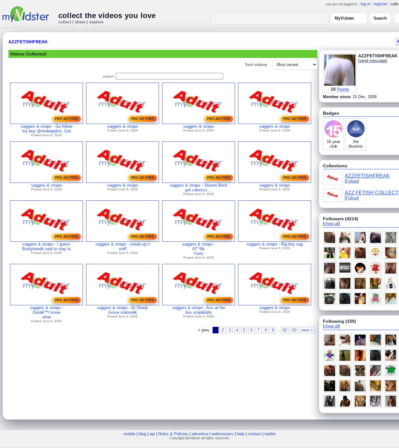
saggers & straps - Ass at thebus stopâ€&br (198, 310)
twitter (270, 433)
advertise (200, 433)
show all (331, 223)
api (152, 433)
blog (142, 433)
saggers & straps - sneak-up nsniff (122, 246)
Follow (352, 181)
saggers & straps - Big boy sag (275, 244)
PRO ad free (66, 119)
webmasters (222, 433)
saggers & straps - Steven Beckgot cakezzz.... (199, 187)
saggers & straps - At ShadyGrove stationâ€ (122, 310)
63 (294, 330)
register (380, 4)
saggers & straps (122, 126)
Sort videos (256, 64)
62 (285, 330)
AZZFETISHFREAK (28, 41)
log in (365, 4)
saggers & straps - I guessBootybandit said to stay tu (46, 246)
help (240, 433)
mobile (129, 433)
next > (307, 330)
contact (254, 433)
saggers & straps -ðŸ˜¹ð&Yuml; (198, 249)
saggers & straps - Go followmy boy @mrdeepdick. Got (46, 128)
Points (343, 89)
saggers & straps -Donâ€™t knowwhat (46, 312)
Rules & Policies (173, 433)
